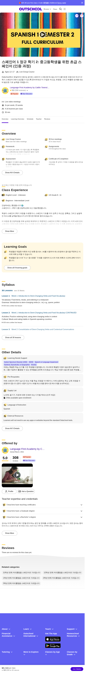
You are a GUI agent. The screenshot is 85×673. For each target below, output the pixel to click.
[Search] (60, 9)
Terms (59, 3)
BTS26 (46, 3)
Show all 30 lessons (13, 337)
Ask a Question (28, 491)
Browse (46, 9)
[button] (42, 504)
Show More (9, 231)
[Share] (77, 16)
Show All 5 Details (12, 428)
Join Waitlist (77, 669)
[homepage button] (30, 9)
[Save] (82, 16)
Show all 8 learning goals (17, 268)
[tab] (5, 119)
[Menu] (64, 9)
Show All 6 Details (12, 173)
